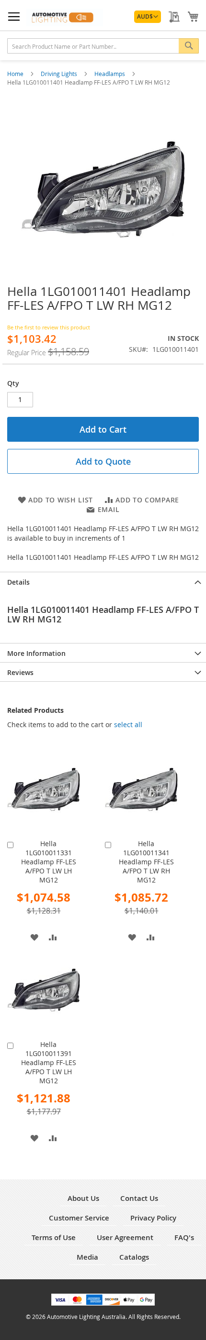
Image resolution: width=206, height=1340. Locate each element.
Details (18, 582)
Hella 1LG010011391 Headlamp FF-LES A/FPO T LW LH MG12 (48, 1062)
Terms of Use (54, 1237)
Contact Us (139, 1198)
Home (16, 73)
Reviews (20, 672)
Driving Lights (60, 73)
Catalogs (134, 1257)
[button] (147, 17)
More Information (36, 653)
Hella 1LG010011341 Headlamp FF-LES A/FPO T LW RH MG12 (146, 861)
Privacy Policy (153, 1218)
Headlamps (110, 73)
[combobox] (103, 46)
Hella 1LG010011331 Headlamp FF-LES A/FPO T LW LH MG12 (48, 861)
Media (87, 1257)
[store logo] (64, 17)
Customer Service (79, 1218)
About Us (83, 1198)
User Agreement (125, 1237)
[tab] (103, 581)
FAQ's (184, 1237)
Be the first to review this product (48, 327)
